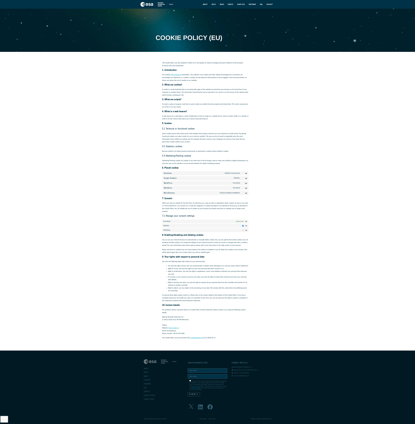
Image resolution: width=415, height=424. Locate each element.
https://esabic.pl (176, 75)
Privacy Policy (196, 388)
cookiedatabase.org (196, 338)
